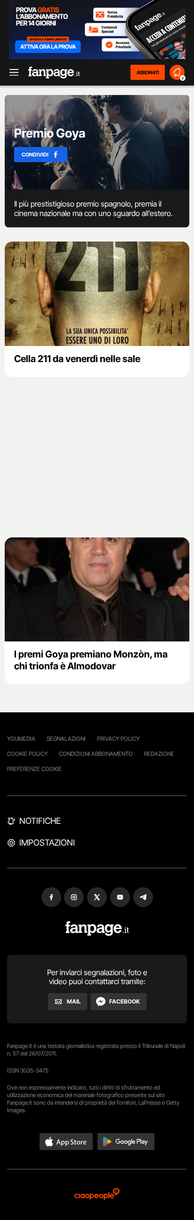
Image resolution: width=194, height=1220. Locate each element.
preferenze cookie (34, 768)
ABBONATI (148, 72)
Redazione (159, 753)
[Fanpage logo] (54, 72)
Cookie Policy (27, 753)
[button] (66, 1141)
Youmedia (21, 738)
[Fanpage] (97, 928)
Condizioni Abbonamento (96, 753)
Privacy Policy (118, 738)
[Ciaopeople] (97, 1194)
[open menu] (11, 73)
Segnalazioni (66, 738)
